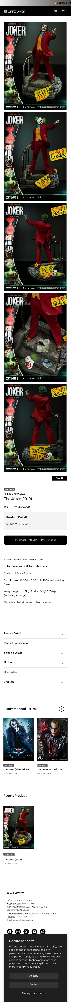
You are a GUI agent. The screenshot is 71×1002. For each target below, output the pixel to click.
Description (10, 672)
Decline (34, 985)
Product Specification (16, 643)
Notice (8, 662)
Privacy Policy (31, 967)
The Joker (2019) (12, 860)
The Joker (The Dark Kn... (17, 769)
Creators (9, 682)
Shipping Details (13, 653)
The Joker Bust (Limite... (50, 769)
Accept (33, 976)
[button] (63, 11)
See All (59, 478)
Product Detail (12, 633)
